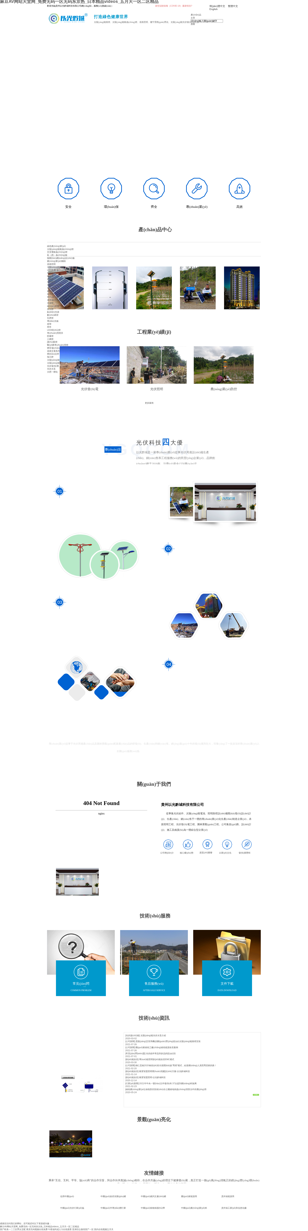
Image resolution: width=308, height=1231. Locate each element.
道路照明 (51, 264)
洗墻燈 (50, 303)
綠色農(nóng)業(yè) (56, 246)
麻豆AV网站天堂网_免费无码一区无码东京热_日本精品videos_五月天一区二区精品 (39, 1226)
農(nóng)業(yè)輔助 (56, 261)
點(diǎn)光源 (53, 312)
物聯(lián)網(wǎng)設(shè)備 (61, 258)
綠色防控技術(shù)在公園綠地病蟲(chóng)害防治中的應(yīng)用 (176, 1089)
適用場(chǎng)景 (55, 300)
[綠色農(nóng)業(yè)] (135, 1089)
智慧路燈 (51, 273)
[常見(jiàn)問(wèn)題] (135, 1053)
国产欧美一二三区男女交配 (13, 1229)
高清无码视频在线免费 (37, 1229)
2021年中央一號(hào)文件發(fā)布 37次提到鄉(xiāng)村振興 (168, 1083)
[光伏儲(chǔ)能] (132, 1035)
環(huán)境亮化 (54, 297)
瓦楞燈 (50, 318)
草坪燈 (50, 294)
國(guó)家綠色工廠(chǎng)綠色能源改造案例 (156, 1047)
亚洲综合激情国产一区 (83, 1229)
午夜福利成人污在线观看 (60, 1229)
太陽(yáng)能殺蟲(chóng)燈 (60, 249)
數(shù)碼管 (52, 315)
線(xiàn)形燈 (53, 306)
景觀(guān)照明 (54, 285)
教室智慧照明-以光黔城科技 (152, 1077)
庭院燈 (50, 291)
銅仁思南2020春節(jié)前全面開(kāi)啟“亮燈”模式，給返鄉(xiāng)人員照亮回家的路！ (176, 1065)
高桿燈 (50, 279)
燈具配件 (51, 282)
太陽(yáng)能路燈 (55, 267)
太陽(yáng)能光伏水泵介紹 (153, 1035)
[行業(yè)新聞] (132, 1083)
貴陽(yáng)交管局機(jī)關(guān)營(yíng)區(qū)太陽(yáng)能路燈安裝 (168, 1041)
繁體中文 (233, 6)
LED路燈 (51, 270)
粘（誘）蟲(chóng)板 (57, 255)
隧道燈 (50, 276)
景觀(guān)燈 (53, 288)
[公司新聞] (130, 1041)
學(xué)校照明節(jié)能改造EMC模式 (156, 1059)
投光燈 (50, 309)
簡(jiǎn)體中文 (217, 6)
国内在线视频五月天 (103, 1229)
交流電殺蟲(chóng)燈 (57, 252)
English (213, 9)
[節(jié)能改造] (132, 1059)
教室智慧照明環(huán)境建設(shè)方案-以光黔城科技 (164, 1071)
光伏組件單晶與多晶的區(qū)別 (161, 1053)
